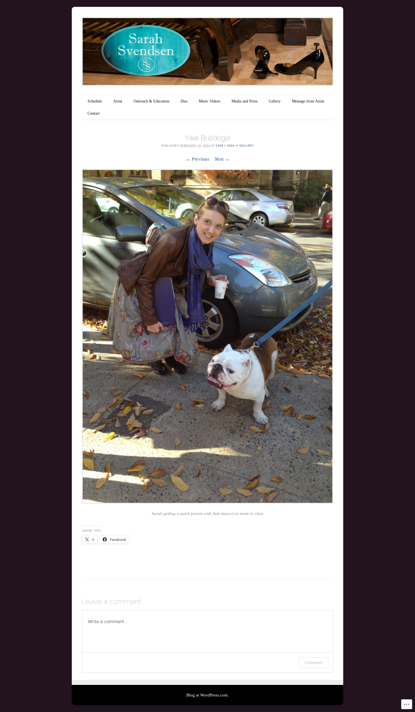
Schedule (95, 101)
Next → (222, 159)
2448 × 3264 (225, 145)
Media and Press (244, 101)
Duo (184, 101)
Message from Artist (308, 101)
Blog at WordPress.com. (207, 695)
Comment (313, 662)
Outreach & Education (151, 101)
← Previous (197, 159)
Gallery (275, 101)
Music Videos (209, 101)
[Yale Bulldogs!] (207, 336)
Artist (117, 101)
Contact (94, 113)
